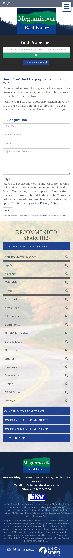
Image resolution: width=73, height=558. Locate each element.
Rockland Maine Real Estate (26, 420)
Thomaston (12, 316)
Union (9, 384)
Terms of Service (56, 215)
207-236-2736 (41, 489)
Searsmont (12, 324)
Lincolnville (12, 299)
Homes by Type (15, 438)
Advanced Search (34, 62)
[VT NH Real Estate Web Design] (49, 551)
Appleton (11, 265)
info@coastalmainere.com (41, 485)
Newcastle (12, 375)
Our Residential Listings (20, 256)
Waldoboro (12, 392)
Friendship (12, 282)
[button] (36, 55)
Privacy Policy (49, 203)
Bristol (9, 358)
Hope (8, 290)
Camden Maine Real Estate (24, 411)
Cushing (10, 273)
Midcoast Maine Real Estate (25, 246)
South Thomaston (17, 333)
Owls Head (12, 307)
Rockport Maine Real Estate (26, 429)
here (61, 101)
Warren (10, 401)
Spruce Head (13, 341)
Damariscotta (14, 367)
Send (7, 210)
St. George (12, 350)
